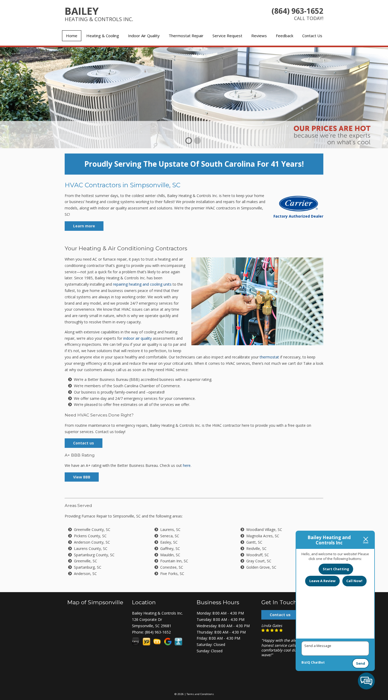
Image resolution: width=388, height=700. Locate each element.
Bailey (99, 13)
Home (71, 35)
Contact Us (312, 35)
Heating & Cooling (102, 35)
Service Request (227, 35)
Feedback (284, 35)
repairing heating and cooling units (142, 284)
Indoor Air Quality (144, 35)
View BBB (81, 477)
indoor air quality (137, 338)
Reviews (259, 35)
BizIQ (305, 662)
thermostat (269, 356)
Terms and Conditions (200, 694)
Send (360, 663)
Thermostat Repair (186, 35)
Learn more (84, 225)
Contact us (83, 442)
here (187, 465)
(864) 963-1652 (297, 11)
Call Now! (354, 580)
